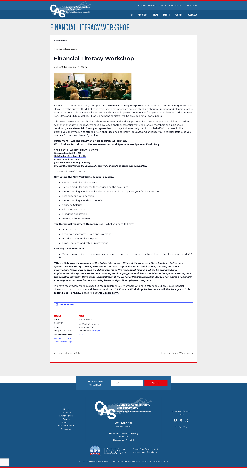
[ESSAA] (123, 451)
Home (66, 409)
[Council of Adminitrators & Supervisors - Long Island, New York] (70, 9)
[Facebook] (188, 5)
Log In (163, 6)
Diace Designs (162, 461)
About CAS (66, 412)
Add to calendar (67, 305)
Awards (66, 419)
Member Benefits (66, 425)
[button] (184, 6)
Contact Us (175, 6)
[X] (190, 6)
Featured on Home (62, 338)
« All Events (60, 40)
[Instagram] (193, 6)
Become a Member (147, 6)
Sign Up (156, 383)
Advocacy (66, 422)
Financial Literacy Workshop (176, 353)
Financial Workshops (63, 341)
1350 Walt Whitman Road (67, 159)
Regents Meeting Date (68, 353)
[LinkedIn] (196, 5)
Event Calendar (66, 416)
